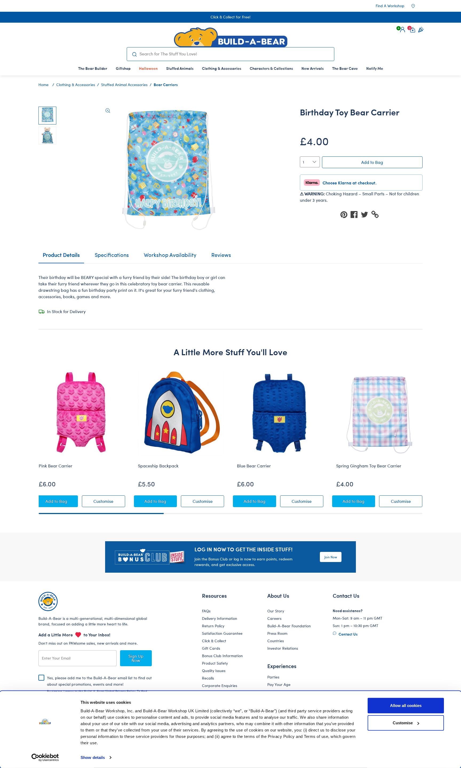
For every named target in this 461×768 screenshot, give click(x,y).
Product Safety (215, 663)
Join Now (330, 557)
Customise (403, 723)
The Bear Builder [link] (92, 68)
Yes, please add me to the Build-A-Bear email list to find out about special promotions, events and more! (99, 688)
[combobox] (235, 53)
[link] (148, 68)
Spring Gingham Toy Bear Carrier (368, 465)
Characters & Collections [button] (271, 68)
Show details (93, 757)
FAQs (206, 610)
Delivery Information (219, 618)
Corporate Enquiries (219, 685)
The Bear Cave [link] (345, 68)
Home (43, 84)
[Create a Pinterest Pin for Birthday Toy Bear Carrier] (345, 214)
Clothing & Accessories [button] (221, 68)
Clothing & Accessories (75, 84)
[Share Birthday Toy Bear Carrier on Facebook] (356, 214)
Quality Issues (213, 670)
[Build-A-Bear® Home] (230, 37)
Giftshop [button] (123, 68)
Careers (274, 618)
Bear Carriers (166, 84)
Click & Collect (214, 640)
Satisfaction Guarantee (222, 633)
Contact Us (347, 634)
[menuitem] (93, 68)
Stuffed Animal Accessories (124, 84)
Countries (275, 640)
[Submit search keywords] (134, 54)
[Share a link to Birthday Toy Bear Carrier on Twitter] (366, 214)
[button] (403, 30)
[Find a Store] (417, 6)
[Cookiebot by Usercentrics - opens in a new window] (45, 758)
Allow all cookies (406, 705)
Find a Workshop (390, 5)
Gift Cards (211, 648)
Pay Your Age (279, 684)
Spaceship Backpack (158, 465)
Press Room (277, 633)
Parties (273, 677)
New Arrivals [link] (312, 68)
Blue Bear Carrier (254, 465)
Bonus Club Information (222, 655)
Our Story (275, 610)
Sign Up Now (136, 658)
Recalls (208, 678)
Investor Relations (282, 648)
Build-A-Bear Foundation (289, 625)
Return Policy (213, 625)
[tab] (111, 257)
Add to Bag (372, 162)
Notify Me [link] (374, 68)
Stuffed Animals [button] (179, 68)
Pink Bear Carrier (55, 465)
